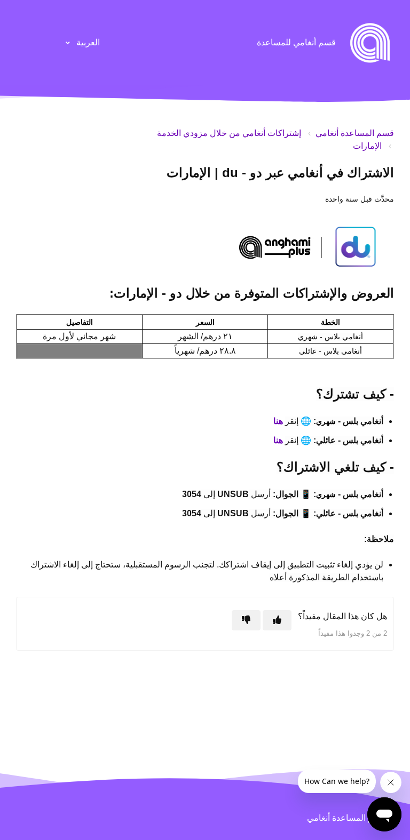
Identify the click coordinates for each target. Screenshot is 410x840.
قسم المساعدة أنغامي (355, 133)
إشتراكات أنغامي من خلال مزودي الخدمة (229, 133)
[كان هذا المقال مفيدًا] (277, 620)
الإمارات (367, 145)
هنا (279, 421)
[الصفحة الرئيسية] (370, 43)
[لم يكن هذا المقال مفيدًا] (246, 620)
